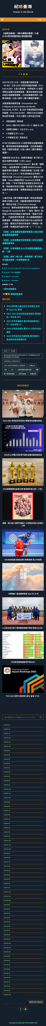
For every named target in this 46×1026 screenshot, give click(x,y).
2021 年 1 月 (7, 990)
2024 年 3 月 (7, 827)
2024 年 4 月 (7, 823)
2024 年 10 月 (7, 798)
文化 (12, 369)
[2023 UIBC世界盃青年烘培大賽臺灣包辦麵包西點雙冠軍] (23, 404)
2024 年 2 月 (7, 832)
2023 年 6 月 (7, 866)
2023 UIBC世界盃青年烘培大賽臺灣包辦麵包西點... (23, 420)
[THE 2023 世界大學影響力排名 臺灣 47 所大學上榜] (23, 679)
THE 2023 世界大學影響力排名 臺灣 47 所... (23, 696)
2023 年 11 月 (7, 845)
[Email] (40, 20)
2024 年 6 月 (7, 815)
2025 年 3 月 (7, 776)
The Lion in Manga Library (14, 365)
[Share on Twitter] (21, 74)
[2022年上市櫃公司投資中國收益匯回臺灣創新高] (23, 438)
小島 (5, 369)
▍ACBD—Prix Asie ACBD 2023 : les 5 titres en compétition (21, 268)
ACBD (13, 351)
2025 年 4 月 (7, 772)
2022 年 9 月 (7, 905)
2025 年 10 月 (7, 746)
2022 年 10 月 (7, 900)
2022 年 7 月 (7, 913)
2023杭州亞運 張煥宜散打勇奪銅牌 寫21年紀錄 (23, 559)
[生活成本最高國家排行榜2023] (23, 645)
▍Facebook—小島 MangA (10, 280)
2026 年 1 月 (7, 733)
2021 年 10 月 (7, 952)
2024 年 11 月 (7, 793)
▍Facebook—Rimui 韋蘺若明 (11, 272)
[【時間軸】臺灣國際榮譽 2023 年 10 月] (23, 577)
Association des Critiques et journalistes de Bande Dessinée (22, 356)
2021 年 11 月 (7, 947)
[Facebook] (37, 20)
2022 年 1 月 (7, 939)
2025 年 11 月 (7, 742)
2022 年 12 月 (7, 892)
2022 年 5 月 (7, 922)
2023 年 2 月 (7, 883)
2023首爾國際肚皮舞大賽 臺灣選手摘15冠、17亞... (23, 489)
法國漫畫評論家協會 (25, 369)
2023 (5, 351)
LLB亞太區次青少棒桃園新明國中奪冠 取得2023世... (23, 628)
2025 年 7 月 (7, 759)
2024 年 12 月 (7, 789)
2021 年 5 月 (7, 973)
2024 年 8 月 (7, 806)
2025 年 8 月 (7, 755)
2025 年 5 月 (7, 768)
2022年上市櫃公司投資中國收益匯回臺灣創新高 (23, 454)
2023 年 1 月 (7, 887)
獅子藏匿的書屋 (9, 374)
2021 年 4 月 (7, 977)
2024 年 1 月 (7, 836)
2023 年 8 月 (7, 857)
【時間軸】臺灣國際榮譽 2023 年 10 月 (23, 593)
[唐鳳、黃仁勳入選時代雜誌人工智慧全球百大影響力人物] (23, 506)
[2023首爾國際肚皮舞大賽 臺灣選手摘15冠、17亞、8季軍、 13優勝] (23, 472)
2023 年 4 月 (7, 875)
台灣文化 (32, 365)
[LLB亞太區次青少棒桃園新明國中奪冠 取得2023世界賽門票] (23, 611)
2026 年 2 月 (7, 729)
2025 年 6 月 (7, 763)
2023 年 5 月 (7, 870)
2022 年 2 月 (7, 935)
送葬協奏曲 (22, 374)
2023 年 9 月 (7, 853)
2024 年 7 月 (7, 810)
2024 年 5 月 (7, 819)
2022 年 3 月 (7, 930)
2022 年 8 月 (7, 909)
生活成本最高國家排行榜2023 (23, 662)
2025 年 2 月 (7, 780)
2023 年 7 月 (7, 862)
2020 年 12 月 (7, 994)
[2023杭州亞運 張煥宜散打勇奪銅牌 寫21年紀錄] (23, 542)
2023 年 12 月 (7, 840)
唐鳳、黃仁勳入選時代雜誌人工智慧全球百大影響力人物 (23, 524)
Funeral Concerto (12, 361)
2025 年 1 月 (7, 785)
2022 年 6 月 (7, 917)
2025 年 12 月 (7, 738)
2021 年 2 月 (7, 986)
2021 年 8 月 (7, 960)
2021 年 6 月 (7, 969)
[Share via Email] (26, 74)
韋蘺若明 (33, 374)
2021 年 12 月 (7, 943)
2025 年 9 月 (7, 750)
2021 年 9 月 (7, 956)
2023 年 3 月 (7, 879)
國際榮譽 (5, 29)
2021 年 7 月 (7, 965)
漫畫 (37, 369)
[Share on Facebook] (19, 74)
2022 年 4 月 (7, 926)
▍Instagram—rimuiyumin (10, 276)
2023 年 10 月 (7, 849)
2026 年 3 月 (7, 725)
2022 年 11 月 (7, 896)
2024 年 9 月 (7, 802)
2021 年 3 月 (7, 982)
